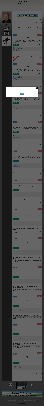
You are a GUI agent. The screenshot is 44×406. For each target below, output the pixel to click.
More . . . (31, 10)
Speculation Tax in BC (26, 10)
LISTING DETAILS (16, 45)
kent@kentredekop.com (17, 50)
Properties (3, 10)
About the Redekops (9, 10)
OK (22, 93)
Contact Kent (20, 10)
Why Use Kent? (15, 10)
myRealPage (27, 403)
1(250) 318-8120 (15, 49)
